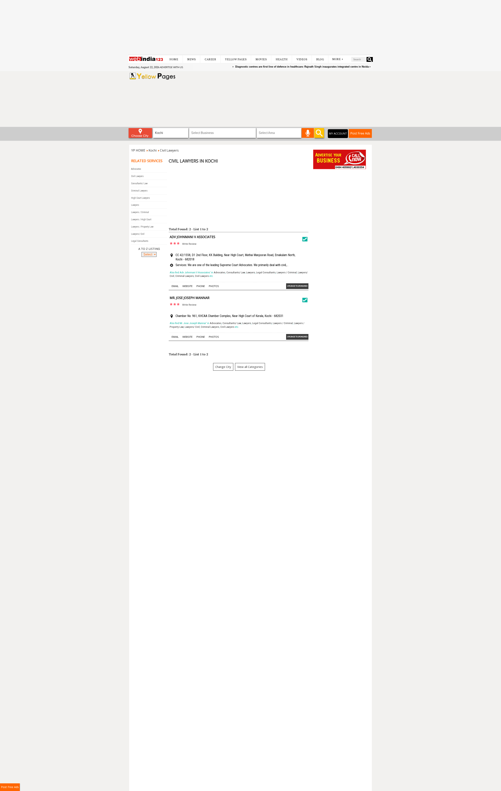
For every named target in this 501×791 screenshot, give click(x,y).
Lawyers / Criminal (140, 212)
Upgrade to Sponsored (297, 286)
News (191, 59)
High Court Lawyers (140, 198)
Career (210, 59)
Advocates (136, 169)
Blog (320, 59)
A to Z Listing (149, 249)
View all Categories (250, 367)
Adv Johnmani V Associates (192, 237)
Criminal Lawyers (139, 190)
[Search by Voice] (308, 133)
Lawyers (135, 205)
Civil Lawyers (137, 176)
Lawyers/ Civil (137, 234)
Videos (301, 59)
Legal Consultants (139, 241)
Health (281, 59)
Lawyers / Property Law (142, 226)
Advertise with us (171, 67)
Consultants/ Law (139, 183)
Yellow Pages (236, 59)
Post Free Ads (360, 133)
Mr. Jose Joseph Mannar (189, 298)
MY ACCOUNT (338, 133)
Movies (261, 59)
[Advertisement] (250, 27)
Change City (223, 367)
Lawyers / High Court (141, 219)
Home (173, 59)
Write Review (189, 244)
